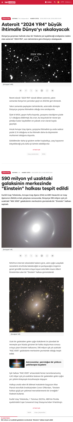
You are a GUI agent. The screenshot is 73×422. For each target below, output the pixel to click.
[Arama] (55, 2)
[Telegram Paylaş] (42, 90)
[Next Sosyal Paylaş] (20, 90)
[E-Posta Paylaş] (52, 90)
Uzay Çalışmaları (33, 154)
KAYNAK (15, 18)
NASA (43, 154)
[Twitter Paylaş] (31, 90)
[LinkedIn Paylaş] (36, 90)
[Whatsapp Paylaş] (47, 90)
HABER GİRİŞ (34, 18)
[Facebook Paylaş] (26, 90)
